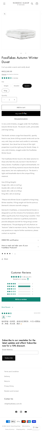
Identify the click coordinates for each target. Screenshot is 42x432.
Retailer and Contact (11, 391)
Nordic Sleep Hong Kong (13, 426)
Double (18, 86)
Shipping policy (20, 429)
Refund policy (26, 426)
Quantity (4, 95)
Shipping (4, 74)
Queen (27, 86)
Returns (7, 381)
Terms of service (9, 429)
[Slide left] (16, 53)
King (5, 91)
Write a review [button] (21, 299)
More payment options (21, 118)
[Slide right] (25, 53)
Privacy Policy (9, 386)
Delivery (7, 376)
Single (7, 86)
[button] (4, 3)
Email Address (7, 349)
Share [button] (6, 259)
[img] (7, 313)
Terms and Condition (11, 371)
